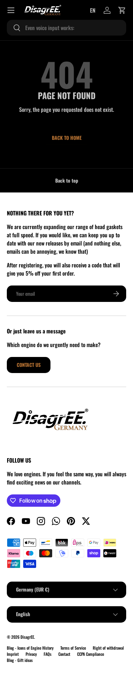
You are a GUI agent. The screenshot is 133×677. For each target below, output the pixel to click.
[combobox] (66, 28)
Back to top (66, 180)
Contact (64, 654)
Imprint (13, 654)
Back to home (67, 137)
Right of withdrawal (108, 648)
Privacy (31, 654)
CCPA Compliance (90, 654)
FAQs (47, 654)
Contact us (29, 364)
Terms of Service (73, 648)
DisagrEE (27, 637)
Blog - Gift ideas (20, 660)
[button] (122, 10)
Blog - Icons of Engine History (30, 648)
